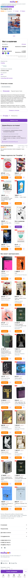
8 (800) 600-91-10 (6, 540)
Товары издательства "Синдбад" (12, 155)
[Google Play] (13, 563)
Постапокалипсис (6, 86)
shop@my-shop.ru (6, 544)
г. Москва (23, 44)
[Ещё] (25, 571)
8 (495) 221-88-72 (5, 542)
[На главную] (14, 2)
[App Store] (4, 563)
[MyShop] (5, 553)
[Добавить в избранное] (10, 177)
